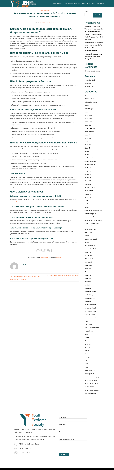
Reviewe (87, 354)
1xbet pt (87, 135)
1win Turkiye (89, 109)
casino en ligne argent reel (93, 210)
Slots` (86, 367)
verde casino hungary (92, 377)
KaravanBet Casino (91, 249)
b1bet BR (88, 181)
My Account (99, 3)
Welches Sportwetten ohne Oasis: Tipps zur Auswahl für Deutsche (94, 37)
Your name (62, 417)
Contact (93, 3)
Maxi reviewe (89, 252)
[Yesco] (23, 3)
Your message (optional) (66, 439)
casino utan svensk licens (93, 220)
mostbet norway (90, 298)
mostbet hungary (90, 291)
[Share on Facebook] (38, 250)
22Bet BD (88, 145)
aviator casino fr (90, 164)
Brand (86, 200)
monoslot (88, 282)
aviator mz (88, 174)
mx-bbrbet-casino (90, 311)
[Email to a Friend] (44, 250)
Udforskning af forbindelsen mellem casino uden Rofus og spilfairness (94, 45)
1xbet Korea (89, 122)
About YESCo (85, 3)
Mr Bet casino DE (90, 305)
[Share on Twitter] (41, 250)
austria (87, 151)
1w (85, 95)
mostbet (87, 285)
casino (87, 207)
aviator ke (88, 171)
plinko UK (88, 344)
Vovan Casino (89, 387)
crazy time (88, 232)
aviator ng (88, 177)
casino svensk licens (92, 217)
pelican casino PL (90, 318)
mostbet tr (88, 301)
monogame (88, 278)
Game (87, 242)
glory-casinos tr (90, 246)
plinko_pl (87, 347)
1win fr (87, 105)
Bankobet (88, 184)
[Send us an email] (15, 448)
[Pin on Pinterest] (48, 250)
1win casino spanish (91, 102)
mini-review (88, 255)
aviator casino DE (90, 161)
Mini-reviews (89, 259)
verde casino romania (92, 383)
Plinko (87, 337)
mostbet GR (89, 288)
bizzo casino (89, 191)
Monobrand (88, 272)
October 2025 (89, 86)
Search (87, 11)
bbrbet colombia (90, 187)
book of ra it (88, 197)
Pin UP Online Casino (92, 328)
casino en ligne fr (90, 214)
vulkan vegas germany (92, 390)
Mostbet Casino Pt (91, 51)
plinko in (87, 341)
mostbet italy (89, 295)
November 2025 (90, 83)
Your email (62, 424)
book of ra (88, 194)
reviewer (87, 357)
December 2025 (90, 80)
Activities (59, 3)
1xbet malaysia (90, 128)
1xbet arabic (89, 115)
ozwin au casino (90, 314)
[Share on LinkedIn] (51, 250)
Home (54, 3)
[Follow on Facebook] (15, 444)
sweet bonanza (89, 370)
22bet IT (87, 148)
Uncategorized (45, 10)
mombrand (88, 262)
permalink (58, 257)
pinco (86, 334)
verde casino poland (91, 380)
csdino (87, 236)
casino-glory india (90, 229)
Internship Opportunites (74, 3)
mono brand (88, 265)
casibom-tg (88, 204)
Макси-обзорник (90, 393)
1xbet (86, 112)
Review (87, 351)
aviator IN (88, 168)
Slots (86, 364)
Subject (61, 432)
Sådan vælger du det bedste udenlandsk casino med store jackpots (94, 56)
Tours (64, 3)
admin (54, 22)
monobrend (88, 275)
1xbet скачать (19, 202)
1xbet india (88, 118)
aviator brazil (89, 158)
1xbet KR (88, 125)
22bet (86, 141)
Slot (86, 360)
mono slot (88, 269)
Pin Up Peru (89, 331)
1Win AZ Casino (90, 99)
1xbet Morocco (89, 132)
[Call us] (16, 453)
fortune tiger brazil (91, 239)
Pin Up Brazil (89, 324)
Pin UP (87, 321)
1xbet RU (88, 138)
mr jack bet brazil (90, 308)
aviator (87, 154)
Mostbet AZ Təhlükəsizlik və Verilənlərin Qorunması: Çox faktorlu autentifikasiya (94, 29)
